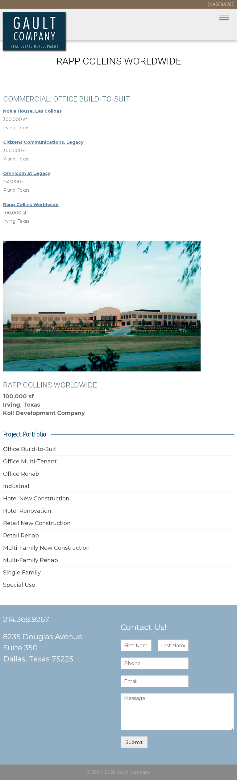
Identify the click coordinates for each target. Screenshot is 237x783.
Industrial (16, 486)
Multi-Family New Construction (46, 548)
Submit (134, 742)
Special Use (19, 585)
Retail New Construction (37, 523)
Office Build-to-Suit (29, 449)
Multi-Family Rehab (30, 560)
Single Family (22, 572)
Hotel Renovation (27, 511)
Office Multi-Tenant (30, 461)
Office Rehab (21, 473)
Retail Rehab (21, 535)
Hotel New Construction (36, 498)
